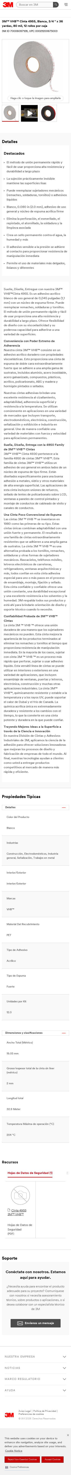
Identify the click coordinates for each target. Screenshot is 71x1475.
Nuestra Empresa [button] (20, 1356)
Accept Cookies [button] (52, 1459)
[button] (17, 1467)
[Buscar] (56, 5)
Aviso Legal (25, 1411)
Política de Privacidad (44, 1411)
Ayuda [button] (10, 1390)
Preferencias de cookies (31, 1414)
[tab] (30, 1173)
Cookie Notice (13, 1451)
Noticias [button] (12, 1368)
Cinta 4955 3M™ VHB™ (17, 1212)
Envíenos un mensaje (39, 1323)
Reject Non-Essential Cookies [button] (22, 1459)
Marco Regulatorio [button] (22, 1379)
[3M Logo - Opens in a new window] (8, 5)
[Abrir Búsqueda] (66, 4)
